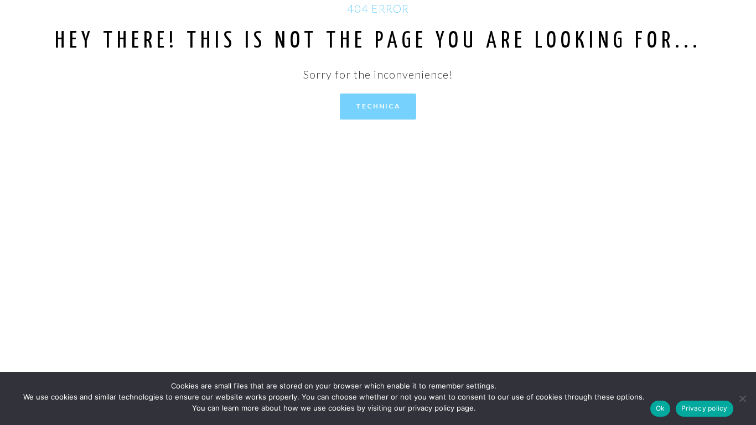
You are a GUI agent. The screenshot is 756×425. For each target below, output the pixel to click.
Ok (660, 408)
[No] (742, 398)
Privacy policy (704, 408)
